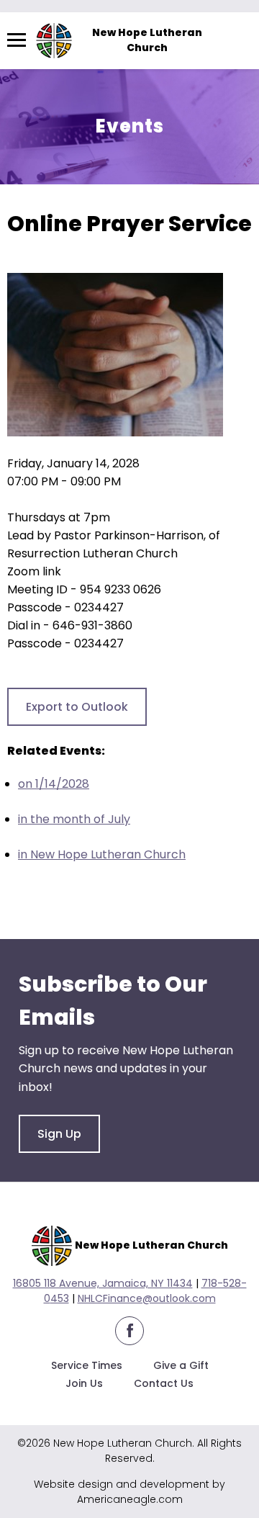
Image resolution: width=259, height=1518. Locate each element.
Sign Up (59, 1134)
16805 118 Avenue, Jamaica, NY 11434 (103, 1283)
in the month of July (74, 819)
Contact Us (164, 1383)
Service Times (86, 1365)
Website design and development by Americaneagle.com (129, 1491)
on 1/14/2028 (53, 784)
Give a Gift (181, 1365)
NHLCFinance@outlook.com (147, 1298)
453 (59, 1298)
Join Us (84, 1383)
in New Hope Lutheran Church (102, 854)
